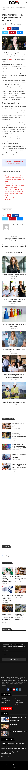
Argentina (3, 698)
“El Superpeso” (19, 595)
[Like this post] (9, 28)
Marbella (3, 702)
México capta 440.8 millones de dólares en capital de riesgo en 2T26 (19, 446)
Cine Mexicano (6, 206)
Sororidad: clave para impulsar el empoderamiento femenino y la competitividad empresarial (14, 375)
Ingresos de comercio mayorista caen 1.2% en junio (18, 425)
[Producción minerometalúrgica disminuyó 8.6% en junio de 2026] (6, 435)
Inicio (3, 7)
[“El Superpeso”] (20, 589)
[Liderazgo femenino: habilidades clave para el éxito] (14, 339)
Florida (16, 704)
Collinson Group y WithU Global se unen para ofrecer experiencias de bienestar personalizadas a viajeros (14, 191)
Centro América (19, 702)
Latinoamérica (5, 704)
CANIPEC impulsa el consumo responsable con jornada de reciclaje (7, 579)
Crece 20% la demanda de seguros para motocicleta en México (19, 456)
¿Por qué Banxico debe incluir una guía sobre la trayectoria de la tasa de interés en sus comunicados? (14, 185)
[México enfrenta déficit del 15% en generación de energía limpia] (20, 608)
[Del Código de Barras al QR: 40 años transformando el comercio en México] (7, 589)
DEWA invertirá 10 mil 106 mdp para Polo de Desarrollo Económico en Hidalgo (19, 466)
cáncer (11, 59)
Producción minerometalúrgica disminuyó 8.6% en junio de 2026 (19, 435)
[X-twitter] (11, 689)
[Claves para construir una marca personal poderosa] (14, 264)
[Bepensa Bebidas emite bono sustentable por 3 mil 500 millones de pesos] (7, 608)
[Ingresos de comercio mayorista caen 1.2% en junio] (6, 426)
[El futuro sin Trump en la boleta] (5, 733)
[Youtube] (14, 689)
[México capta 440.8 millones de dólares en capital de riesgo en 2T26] (6, 447)
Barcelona (17, 700)
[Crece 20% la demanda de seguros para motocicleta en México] (6, 457)
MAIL (10, 708)
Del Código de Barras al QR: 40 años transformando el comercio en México (7, 598)
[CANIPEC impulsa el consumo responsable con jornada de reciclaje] (7, 570)
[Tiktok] (20, 689)
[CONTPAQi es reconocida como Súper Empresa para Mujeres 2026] (14, 289)
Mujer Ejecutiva (11, 23)
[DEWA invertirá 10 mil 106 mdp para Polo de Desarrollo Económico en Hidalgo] (6, 466)
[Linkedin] (17, 689)
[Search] (26, 2)
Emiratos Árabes (5, 700)
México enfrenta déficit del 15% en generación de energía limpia (19, 617)
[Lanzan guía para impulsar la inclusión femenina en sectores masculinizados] (14, 390)
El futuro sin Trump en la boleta (18, 731)
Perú (16, 698)
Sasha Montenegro (7, 209)
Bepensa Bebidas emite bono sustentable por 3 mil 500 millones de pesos (7, 617)
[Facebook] (8, 689)
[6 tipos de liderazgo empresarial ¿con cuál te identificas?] (14, 314)
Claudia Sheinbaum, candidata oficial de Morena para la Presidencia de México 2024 (14, 197)
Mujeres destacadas (16, 206)
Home (14, 767)
